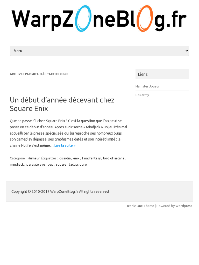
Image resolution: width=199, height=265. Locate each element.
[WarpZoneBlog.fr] (99, 32)
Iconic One (135, 206)
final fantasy (91, 158)
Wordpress (183, 206)
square (61, 164)
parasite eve (35, 164)
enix (76, 158)
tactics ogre (78, 164)
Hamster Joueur (148, 86)
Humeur (34, 158)
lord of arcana (113, 158)
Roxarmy (142, 95)
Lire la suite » (64, 145)
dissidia (65, 158)
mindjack (17, 164)
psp (50, 164)
